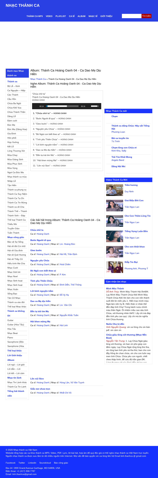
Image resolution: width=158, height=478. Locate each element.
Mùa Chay (12, 155)
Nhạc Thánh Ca (23, 5)
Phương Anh (131, 268)
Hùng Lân (64, 382)
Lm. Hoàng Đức (67, 244)
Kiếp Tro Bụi (131, 262)
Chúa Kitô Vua (14, 107)
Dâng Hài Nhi (118, 166)
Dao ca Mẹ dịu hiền (40, 301)
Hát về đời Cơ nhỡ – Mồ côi (16, 246)
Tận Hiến (11, 185)
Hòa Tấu (11, 329)
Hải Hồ (63, 254)
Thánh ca (12, 81)
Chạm (115, 116)
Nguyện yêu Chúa (39, 260)
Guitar (10, 320)
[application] (66, 106)
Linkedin (32, 463)
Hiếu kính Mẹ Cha (16, 263)
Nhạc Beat (12, 333)
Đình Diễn (64, 284)
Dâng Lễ (11, 116)
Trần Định (72, 254)
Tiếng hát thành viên (15, 393)
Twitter (22, 463)
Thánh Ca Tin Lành (16, 386)
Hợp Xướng (13, 142)
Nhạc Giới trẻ (13, 272)
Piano (10, 337)
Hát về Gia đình (15, 250)
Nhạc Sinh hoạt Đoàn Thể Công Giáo (15, 281)
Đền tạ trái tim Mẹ (39, 311)
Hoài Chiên (65, 264)
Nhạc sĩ (93, 16)
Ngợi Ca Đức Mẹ (15, 172)
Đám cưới (12, 120)
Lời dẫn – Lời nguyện (13, 369)
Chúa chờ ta (36, 230)
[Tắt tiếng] (88, 106)
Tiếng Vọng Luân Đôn (136, 231)
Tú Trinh (116, 141)
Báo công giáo (61, 463)
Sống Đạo (12, 293)
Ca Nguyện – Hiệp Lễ (16, 91)
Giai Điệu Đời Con (134, 200)
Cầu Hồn (11, 99)
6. (53, 139)
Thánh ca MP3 (35, 16)
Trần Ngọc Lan (132, 207)
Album (81, 16)
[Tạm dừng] (36, 106)
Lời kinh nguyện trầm (41, 291)
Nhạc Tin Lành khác (17, 382)
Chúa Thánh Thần (16, 112)
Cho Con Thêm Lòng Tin (138, 216)
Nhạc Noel (12, 276)
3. (48, 123)
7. (53, 144)
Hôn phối (11, 138)
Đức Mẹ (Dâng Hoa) (17, 129)
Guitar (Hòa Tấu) (15, 324)
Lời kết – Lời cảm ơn (15, 373)
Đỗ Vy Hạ (64, 295)
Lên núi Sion (37, 378)
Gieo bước (36, 250)
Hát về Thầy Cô (15, 259)
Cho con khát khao (135, 246)
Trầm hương (131, 185)
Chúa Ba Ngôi (14, 103)
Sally (124, 150)
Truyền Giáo (13, 228)
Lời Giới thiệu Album (14, 357)
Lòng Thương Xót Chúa (16, 151)
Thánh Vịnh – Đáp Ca (16, 216)
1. (50, 113)
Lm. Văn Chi (66, 305)
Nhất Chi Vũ (65, 392)
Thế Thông (76, 284)
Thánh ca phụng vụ (16, 189)
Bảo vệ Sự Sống (15, 242)
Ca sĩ (72, 16)
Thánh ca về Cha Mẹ (15, 207)
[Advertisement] (79, 44)
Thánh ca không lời (16, 313)
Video (49, 16)
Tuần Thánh (13, 233)
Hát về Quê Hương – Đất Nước (16, 255)
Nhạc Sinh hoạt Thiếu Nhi (14, 285)
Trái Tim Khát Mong (122, 157)
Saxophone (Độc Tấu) (15, 342)
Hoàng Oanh (43, 234)
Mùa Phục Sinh (14, 164)
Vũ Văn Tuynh (77, 382)
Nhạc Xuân (12, 289)
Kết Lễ (10, 146)
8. (52, 150)
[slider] (62, 106)
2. (52, 118)
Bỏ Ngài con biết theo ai (43, 270)
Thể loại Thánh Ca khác (16, 220)
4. (51, 129)
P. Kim (63, 274)
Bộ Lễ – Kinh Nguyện (13, 86)
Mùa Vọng (12, 168)
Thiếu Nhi (12, 224)
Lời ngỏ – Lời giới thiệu (16, 365)
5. (54, 134)
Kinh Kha (116, 150)
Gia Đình (11, 133)
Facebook (10, 463)
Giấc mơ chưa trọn (40, 389)
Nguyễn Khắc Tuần (69, 315)
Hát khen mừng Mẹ (40, 321)
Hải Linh (64, 325)
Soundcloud (45, 463)
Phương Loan (118, 132)
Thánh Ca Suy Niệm (17, 194)
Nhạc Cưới (12, 267)
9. (51, 155)
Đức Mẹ (11, 125)
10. (53, 160)
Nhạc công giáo (15, 237)
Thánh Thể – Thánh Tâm (17, 211)
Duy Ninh (129, 191)
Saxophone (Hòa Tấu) (15, 346)
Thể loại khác (14, 350)
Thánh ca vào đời (16, 302)
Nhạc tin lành (14, 377)
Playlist (61, 16)
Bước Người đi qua (40, 240)
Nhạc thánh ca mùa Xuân (17, 177)
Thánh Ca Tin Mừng (17, 202)
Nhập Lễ (11, 181)
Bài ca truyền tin (120, 138)
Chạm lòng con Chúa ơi (124, 147)
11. (49, 165)
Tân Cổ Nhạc (13, 298)
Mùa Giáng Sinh (15, 159)
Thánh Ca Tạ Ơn (15, 198)
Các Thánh (12, 95)
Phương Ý (143, 268)
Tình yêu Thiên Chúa (41, 281)
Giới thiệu (106, 16)
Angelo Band (118, 160)
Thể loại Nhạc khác (16, 306)
